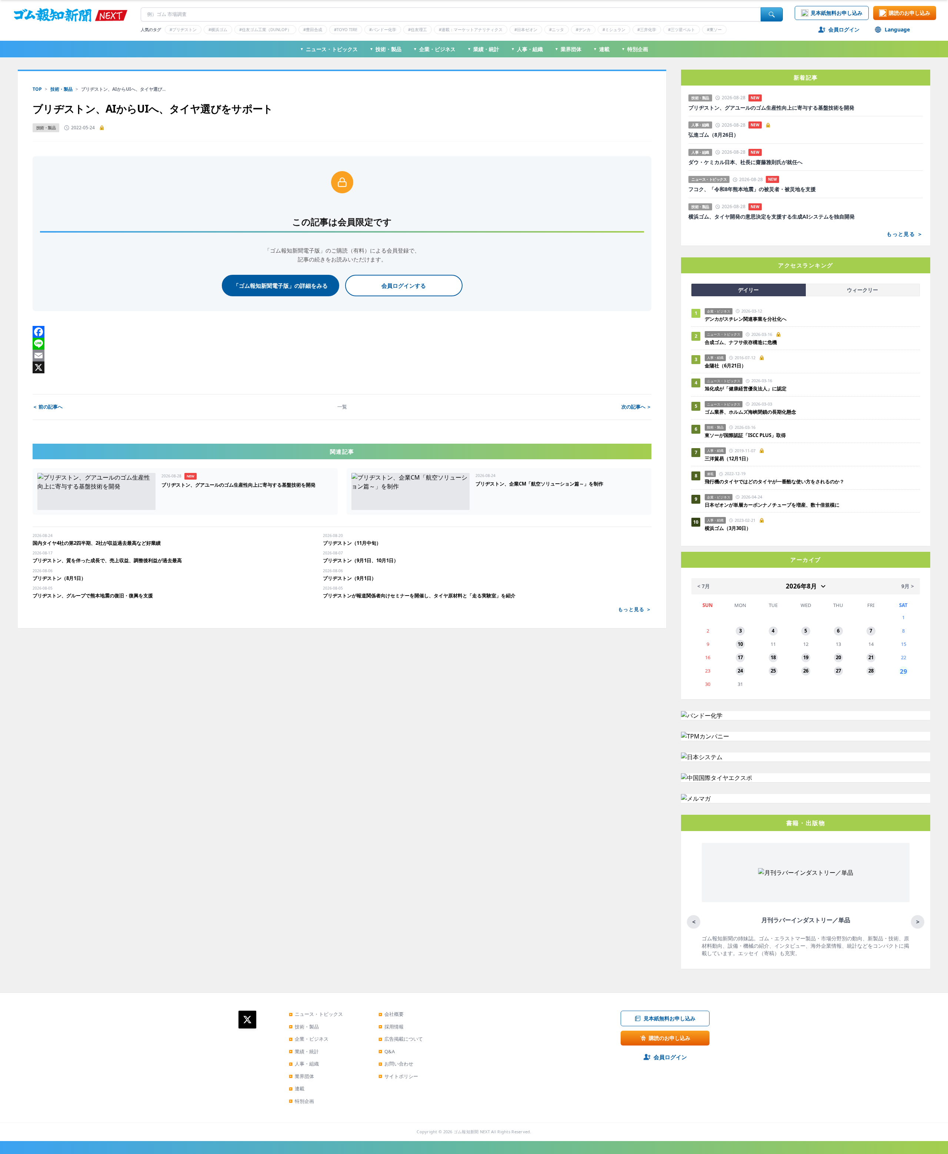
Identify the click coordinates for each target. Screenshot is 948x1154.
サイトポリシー (398, 1076)
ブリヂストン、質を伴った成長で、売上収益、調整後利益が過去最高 (107, 560)
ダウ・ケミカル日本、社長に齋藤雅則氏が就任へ (745, 162)
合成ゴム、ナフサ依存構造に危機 (741, 342)
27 (838, 670)
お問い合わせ (395, 1063)
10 (740, 644)
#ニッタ (556, 29)
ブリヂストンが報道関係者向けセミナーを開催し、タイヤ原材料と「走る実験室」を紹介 (419, 595)
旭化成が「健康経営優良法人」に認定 (746, 388)
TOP (37, 89)
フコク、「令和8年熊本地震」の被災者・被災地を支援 (752, 189)
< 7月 (703, 586)
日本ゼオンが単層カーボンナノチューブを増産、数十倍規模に (772, 505)
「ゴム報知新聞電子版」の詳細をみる (280, 285)
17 (740, 657)
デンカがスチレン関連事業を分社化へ (746, 319)
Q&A (386, 1051)
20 (838, 657)
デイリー (748, 289)
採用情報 (391, 1026)
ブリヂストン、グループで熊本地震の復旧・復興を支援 (93, 595)
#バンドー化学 (382, 29)
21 (871, 657)
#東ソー (714, 29)
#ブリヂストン (183, 29)
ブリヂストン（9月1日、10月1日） (360, 560)
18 (773, 657)
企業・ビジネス (434, 49)
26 (805, 670)
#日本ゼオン (525, 29)
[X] (342, 367)
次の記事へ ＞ (636, 406)
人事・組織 (527, 49)
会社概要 (391, 1014)
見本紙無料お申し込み (836, 12)
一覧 (342, 406)
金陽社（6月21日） (725, 365)
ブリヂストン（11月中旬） (352, 543)
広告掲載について (400, 1038)
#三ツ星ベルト (681, 29)
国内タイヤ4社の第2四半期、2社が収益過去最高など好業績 (97, 543)
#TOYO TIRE (345, 29)
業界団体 (568, 49)
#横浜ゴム (217, 29)
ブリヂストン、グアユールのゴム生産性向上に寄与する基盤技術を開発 (771, 107)
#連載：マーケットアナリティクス (471, 29)
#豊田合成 (312, 29)
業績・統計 (483, 49)
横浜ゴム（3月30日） (728, 528)
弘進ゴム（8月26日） (713, 134)
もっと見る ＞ (634, 609)
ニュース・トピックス (329, 49)
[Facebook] (342, 332)
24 (740, 670)
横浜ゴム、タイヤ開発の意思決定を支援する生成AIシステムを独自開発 (771, 216)
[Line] (342, 344)
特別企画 (634, 49)
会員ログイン (843, 29)
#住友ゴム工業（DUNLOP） (265, 29)
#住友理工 (417, 29)
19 (805, 657)
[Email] (342, 355)
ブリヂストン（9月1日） (349, 578)
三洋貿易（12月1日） (728, 458)
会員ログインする (403, 285)
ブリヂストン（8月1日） (59, 578)
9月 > (907, 586)
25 (773, 670)
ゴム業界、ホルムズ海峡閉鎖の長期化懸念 (753, 412)
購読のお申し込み (909, 12)
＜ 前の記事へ (48, 406)
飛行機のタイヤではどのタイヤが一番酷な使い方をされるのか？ (774, 481)
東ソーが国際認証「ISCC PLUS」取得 (745, 435)
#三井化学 (646, 29)
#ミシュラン (613, 29)
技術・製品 (385, 49)
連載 (601, 49)
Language (897, 29)
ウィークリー (862, 289)
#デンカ (583, 29)
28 (871, 670)
